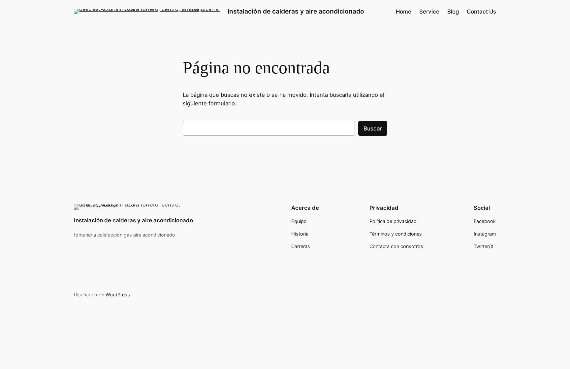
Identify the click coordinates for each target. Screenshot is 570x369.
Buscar (373, 128)
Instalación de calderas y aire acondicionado (296, 11)
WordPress (118, 294)
